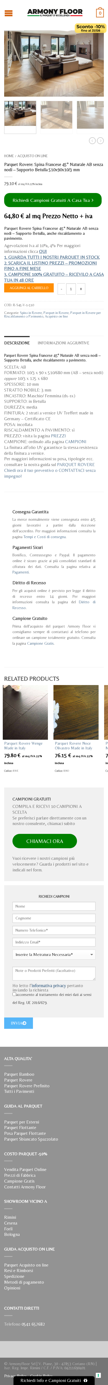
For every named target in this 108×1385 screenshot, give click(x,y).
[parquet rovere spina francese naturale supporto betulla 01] (54, 63)
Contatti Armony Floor (25, 1187)
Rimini (10, 1217)
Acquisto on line (32, 156)
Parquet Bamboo (19, 1074)
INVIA (16, 1023)
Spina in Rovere (31, 313)
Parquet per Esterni (21, 1122)
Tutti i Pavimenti (19, 1091)
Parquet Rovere (18, 1080)
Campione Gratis (40, 643)
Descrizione (17, 343)
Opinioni (12, 1288)
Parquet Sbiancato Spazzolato (31, 1139)
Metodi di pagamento (24, 1282)
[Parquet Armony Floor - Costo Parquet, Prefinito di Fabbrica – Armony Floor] (55, 11)
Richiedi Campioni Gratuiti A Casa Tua (51, 200)
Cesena (10, 1223)
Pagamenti (20, 572)
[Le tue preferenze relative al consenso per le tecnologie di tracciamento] (98, 1375)
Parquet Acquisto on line (26, 1265)
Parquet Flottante (20, 1127)
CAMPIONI (75, 441)
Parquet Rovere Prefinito (27, 1085)
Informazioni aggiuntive (63, 343)
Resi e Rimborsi (18, 1270)
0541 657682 (33, 1324)
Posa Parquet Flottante (25, 1133)
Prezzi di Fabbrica (19, 1175)
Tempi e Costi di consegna (45, 537)
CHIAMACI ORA (44, 841)
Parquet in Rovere (56, 313)
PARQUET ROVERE (76, 464)
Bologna (12, 1234)
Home (9, 156)
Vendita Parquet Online (25, 1169)
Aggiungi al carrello (29, 288)
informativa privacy (49, 985)
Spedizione (14, 1276)
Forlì (8, 1228)
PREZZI (58, 435)
